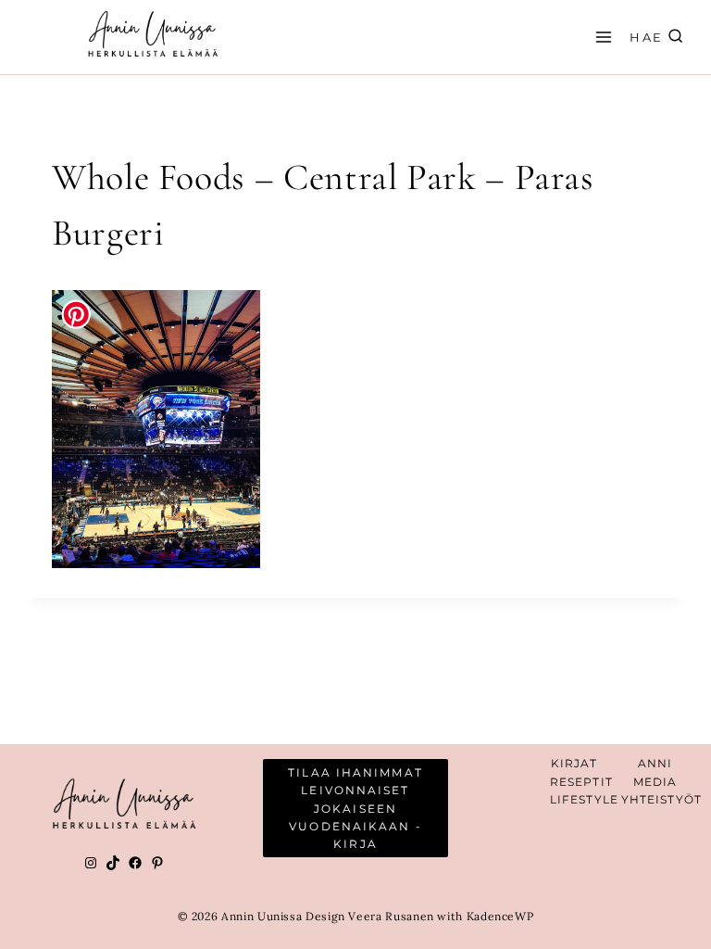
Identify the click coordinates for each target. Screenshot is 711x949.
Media (655, 782)
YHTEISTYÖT (661, 799)
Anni (655, 763)
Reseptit (581, 782)
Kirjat (574, 763)
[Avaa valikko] (600, 36)
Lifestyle (584, 799)
